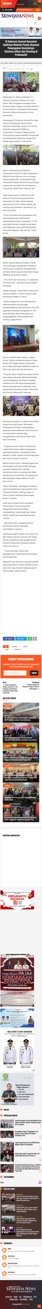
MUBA (15, 1297)
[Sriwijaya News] (21, 1292)
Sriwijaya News (26, 1304)
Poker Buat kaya (12, 1264)
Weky (9, 1249)
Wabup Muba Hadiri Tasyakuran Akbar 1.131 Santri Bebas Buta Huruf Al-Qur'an (27, 1154)
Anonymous (11, 1256)
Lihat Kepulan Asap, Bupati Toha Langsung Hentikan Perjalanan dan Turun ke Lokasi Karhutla (26, 1220)
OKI (20, 1297)
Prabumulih (18, 650)
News (7, 650)
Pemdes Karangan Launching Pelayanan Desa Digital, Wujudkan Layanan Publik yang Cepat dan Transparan (28, 1122)
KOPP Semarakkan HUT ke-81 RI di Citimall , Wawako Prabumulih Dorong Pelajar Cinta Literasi (20, 739)
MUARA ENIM (13, 1299)
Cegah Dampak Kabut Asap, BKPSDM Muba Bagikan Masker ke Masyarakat (27, 1143)
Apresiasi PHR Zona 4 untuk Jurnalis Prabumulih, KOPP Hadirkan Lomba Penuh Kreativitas (20, 719)
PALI (35, 1297)
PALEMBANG (23, 1299)
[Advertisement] (21, 589)
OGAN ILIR (8, 1297)
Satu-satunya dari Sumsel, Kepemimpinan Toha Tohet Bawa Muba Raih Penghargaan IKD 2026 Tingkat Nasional (27, 1232)
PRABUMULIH (27, 1297)
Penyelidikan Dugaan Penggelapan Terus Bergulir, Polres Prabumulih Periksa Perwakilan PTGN (20, 819)
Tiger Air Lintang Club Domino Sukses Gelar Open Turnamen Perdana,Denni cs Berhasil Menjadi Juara (27, 1198)
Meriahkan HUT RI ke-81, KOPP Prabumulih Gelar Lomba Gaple (20, 799)
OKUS (31, 1299)
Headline (25, 647)
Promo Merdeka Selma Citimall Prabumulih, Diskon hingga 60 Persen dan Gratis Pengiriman (21, 759)
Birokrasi (14, 647)
